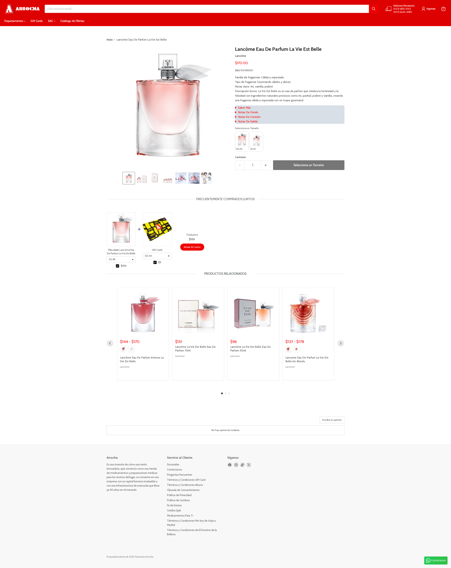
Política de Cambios (178, 500)
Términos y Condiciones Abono (185, 485)
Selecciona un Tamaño (247, 128)
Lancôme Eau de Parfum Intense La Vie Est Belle (142, 359)
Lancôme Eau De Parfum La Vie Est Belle (121, 251)
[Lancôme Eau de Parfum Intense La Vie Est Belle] (143, 313)
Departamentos (14, 21)
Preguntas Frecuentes (179, 474)
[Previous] (110, 343)
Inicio (110, 39)
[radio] (242, 141)
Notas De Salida (248, 121)
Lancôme (240, 55)
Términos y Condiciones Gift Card (186, 479)
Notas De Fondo (248, 112)
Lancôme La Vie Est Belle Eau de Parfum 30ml (250, 348)
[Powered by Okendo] (122, 421)
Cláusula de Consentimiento (183, 490)
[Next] (340, 343)
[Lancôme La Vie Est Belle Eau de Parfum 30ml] (253, 313)
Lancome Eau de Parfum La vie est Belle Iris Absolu (306, 359)
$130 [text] (123, 265)
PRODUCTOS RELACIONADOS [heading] (225, 274)
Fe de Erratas (174, 505)
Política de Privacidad (179, 495)
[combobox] (121, 259)
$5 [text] (159, 262)
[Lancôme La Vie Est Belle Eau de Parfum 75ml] (198, 313)
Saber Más (244, 107)
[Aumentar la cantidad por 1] (265, 165)
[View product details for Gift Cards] (157, 229)
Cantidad (240, 157)
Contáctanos (174, 469)
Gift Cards (37, 21)
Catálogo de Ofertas (72, 21)
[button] (129, 178)
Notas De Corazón (249, 117)
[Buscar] (373, 9)
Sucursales (173, 464)
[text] (225, 199)
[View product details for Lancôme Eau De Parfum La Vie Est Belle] (121, 229)
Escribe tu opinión (332, 419)
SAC (51, 21)
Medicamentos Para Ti (180, 515)
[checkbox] (117, 266)
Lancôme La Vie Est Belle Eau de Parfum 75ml (195, 348)
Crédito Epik (174, 510)
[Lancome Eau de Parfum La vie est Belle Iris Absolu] (308, 313)
